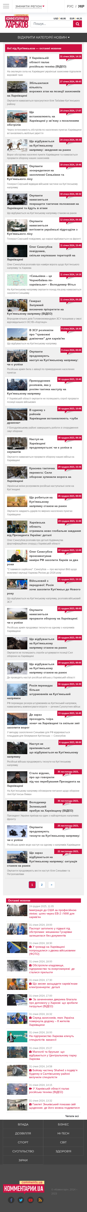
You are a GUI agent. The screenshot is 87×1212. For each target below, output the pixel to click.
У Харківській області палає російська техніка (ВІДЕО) (47, 62)
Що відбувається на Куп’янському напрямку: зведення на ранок (50, 145)
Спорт (23, 1142)
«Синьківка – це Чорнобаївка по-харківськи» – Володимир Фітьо (52, 280)
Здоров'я (63, 1151)
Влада (23, 1124)
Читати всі (72, 1116)
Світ (63, 1142)
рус (70, 6)
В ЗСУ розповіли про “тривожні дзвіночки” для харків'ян (47, 334)
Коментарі (61, 1189)
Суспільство (23, 1151)
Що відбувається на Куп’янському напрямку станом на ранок (48, 643)
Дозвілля (23, 1133)
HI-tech (63, 1133)
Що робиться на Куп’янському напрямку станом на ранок (48, 502)
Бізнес (63, 1124)
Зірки (23, 1160)
